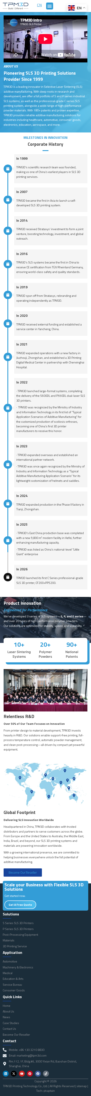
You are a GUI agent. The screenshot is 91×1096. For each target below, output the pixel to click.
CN (39, 5)
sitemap (82, 1086)
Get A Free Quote (20, 904)
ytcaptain (49, 1090)
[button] (49, 6)
